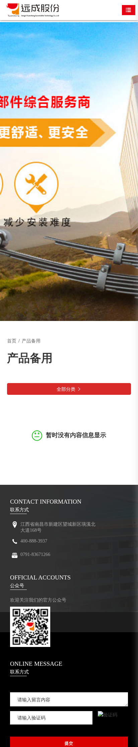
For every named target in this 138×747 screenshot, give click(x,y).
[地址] (14, 525)
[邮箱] (14, 556)
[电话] (14, 543)
